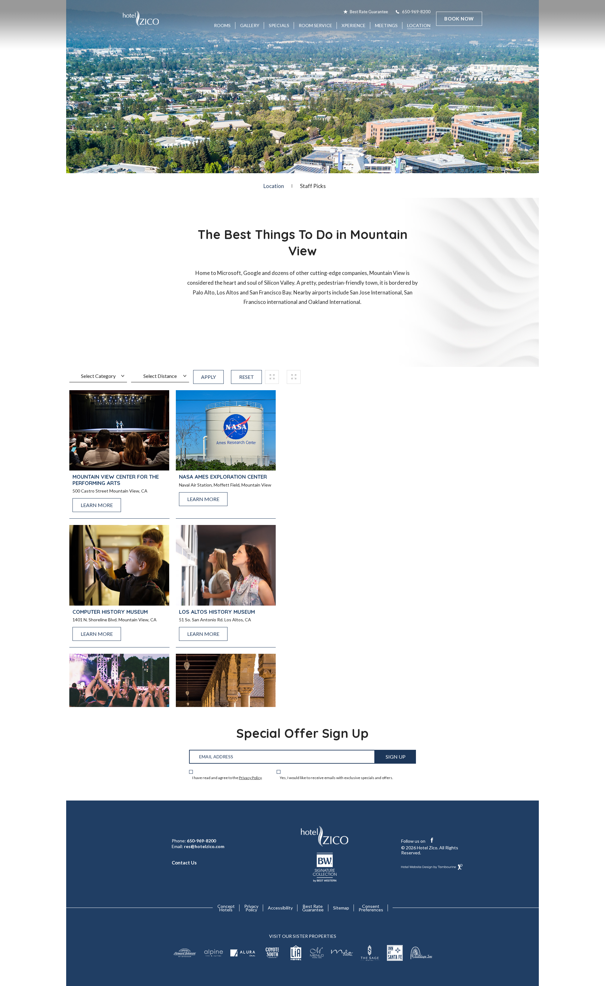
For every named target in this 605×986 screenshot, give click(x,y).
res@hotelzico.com (204, 846)
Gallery (249, 25)
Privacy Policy (250, 777)
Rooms (222, 25)
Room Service (315, 23)
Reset (246, 377)
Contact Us (184, 862)
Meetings (386, 25)
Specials (279, 25)
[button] (272, 377)
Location (418, 25)
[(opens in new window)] (184, 953)
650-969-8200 (416, 11)
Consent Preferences (371, 907)
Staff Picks (313, 186)
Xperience (354, 25)
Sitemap (341, 907)
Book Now (459, 18)
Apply (208, 377)
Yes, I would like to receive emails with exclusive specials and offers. (336, 778)
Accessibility (280, 907)
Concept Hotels (226, 907)
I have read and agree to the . (227, 778)
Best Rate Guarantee (369, 11)
